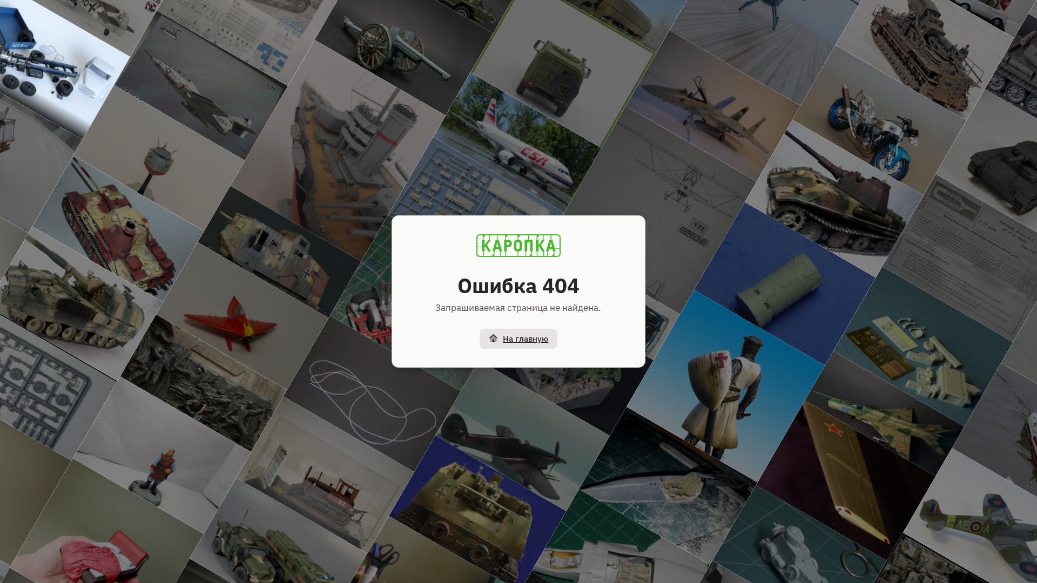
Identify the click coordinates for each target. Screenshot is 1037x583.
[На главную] (518, 245)
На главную (525, 339)
